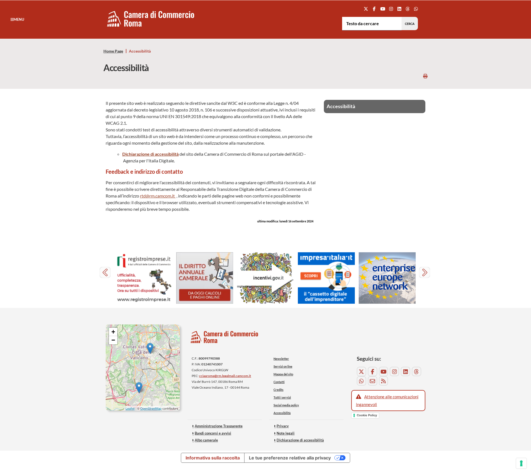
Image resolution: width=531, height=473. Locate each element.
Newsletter (281, 358)
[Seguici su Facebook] (374, 8)
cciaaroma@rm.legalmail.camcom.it (225, 376)
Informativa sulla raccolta (213, 458)
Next (425, 273)
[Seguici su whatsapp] (416, 8)
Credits (278, 389)
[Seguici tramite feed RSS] (383, 381)
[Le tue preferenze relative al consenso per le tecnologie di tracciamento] (521, 463)
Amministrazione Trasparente (219, 426)
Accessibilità (282, 413)
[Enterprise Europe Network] (387, 278)
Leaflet (130, 408)
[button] (17, 19)
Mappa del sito (283, 374)
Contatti (279, 382)
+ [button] (113, 331)
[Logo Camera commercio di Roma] (225, 338)
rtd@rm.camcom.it (158, 195)
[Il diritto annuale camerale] (204, 278)
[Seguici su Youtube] (382, 8)
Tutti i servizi (282, 397)
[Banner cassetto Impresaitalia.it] (326, 278)
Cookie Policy (367, 415)
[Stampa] (425, 76)
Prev (106, 273)
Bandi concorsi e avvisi (213, 433)
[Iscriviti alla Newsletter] (372, 381)
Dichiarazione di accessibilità (150, 154)
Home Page (113, 51)
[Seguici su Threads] (408, 8)
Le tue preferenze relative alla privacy (290, 458)
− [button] (113, 340)
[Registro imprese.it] (143, 278)
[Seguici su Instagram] (391, 8)
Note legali (286, 433)
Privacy (283, 426)
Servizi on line (283, 366)
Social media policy (286, 405)
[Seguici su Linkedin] (399, 8)
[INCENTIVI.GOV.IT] (265, 278)
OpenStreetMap (151, 408)
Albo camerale (206, 440)
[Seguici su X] (366, 8)
